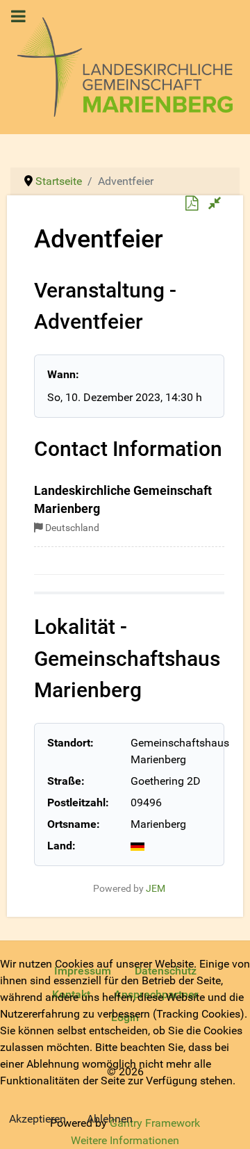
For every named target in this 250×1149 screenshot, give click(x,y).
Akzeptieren (37, 1118)
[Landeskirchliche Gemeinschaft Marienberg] (125, 65)
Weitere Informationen (125, 1140)
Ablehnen (110, 1118)
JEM (155, 889)
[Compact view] (215, 203)
